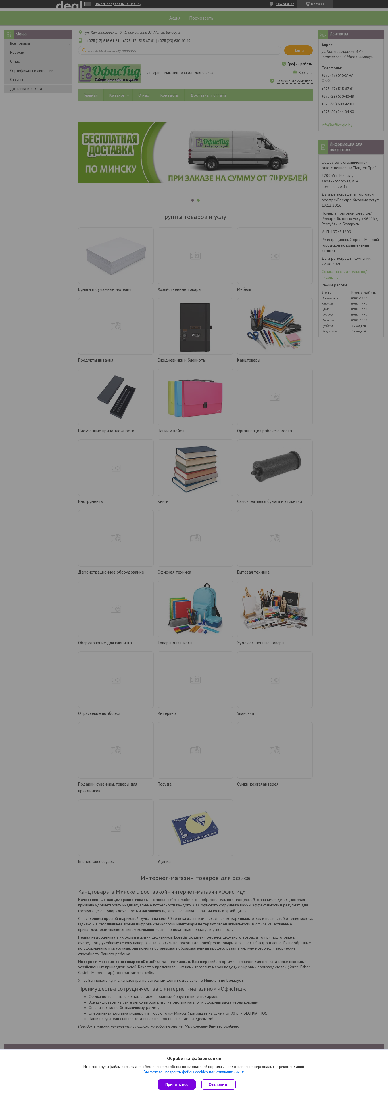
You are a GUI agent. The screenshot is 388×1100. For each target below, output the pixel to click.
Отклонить (218, 1084)
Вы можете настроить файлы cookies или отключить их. (192, 1072)
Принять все (176, 1084)
